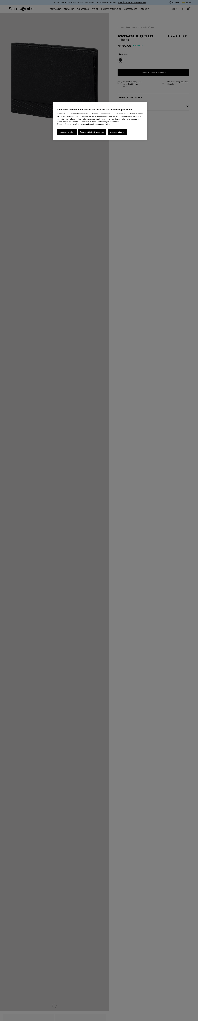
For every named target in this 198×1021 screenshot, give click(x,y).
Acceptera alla (66, 132)
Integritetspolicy (84, 124)
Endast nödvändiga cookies (92, 132)
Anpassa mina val (117, 132)
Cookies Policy (103, 124)
